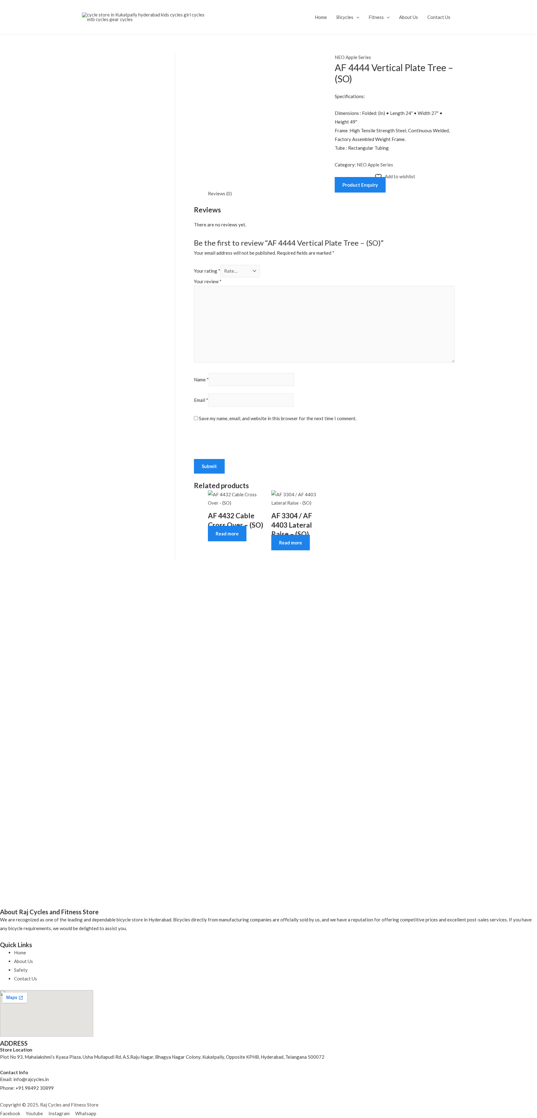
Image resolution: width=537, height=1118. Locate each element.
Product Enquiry (360, 185)
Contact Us (438, 17)
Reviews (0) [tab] (220, 193)
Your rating (207, 271)
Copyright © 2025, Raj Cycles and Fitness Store (49, 1104)
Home (321, 17)
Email (201, 400)
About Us (408, 17)
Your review (208, 281)
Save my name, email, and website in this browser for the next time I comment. (277, 418)
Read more (227, 533)
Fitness (376, 17)
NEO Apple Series (353, 57)
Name (201, 379)
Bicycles (344, 17)
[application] (356, 17)
